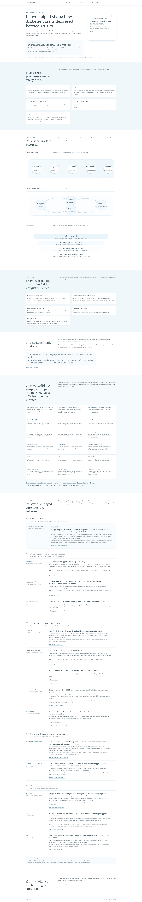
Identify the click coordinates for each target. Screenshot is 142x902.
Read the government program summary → (58, 757)
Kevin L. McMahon (30, 2)
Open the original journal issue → (56, 575)
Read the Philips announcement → (56, 807)
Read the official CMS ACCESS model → (57, 829)
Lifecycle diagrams (73, 2)
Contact (114, 2)
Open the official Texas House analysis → (58, 725)
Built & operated (99, 2)
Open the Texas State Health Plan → (56, 705)
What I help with (63, 2)
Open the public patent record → (56, 683)
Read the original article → (54, 595)
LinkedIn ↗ (74, 883)
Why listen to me (81, 2)
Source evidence (108, 2)
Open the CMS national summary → (57, 777)
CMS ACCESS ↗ (29, 367)
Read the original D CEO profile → (56, 644)
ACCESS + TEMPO (90, 2)
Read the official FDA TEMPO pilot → (57, 849)
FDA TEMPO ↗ (36, 367)
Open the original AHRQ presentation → (57, 614)
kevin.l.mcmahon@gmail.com (64, 883)
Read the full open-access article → (59, 545)
